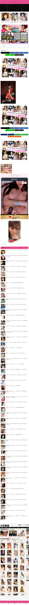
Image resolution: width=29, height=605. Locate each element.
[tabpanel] (5, 17)
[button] (19, 55)
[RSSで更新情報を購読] (14, 136)
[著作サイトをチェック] (7, 134)
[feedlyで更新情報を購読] (21, 134)
